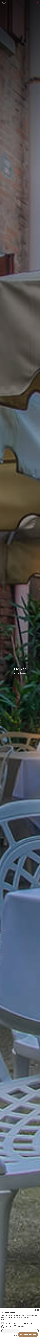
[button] (34, 2)
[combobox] (35, 1310)
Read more (8, 1319)
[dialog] (20, 1323)
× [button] (38, 1310)
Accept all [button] (10, 1331)
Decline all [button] (29, 1331)
